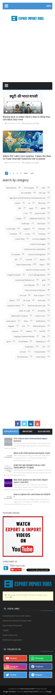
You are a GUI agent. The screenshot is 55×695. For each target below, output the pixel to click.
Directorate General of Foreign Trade (17, 621)
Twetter (12, 675)
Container (13, 234)
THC (43, 347)
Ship (43, 336)
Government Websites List (24, 280)
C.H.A (26, 213)
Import (12, 301)
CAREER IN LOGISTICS (37, 219)
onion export (11, 321)
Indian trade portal (10, 635)
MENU (49, 6)
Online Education (39, 326)
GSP (43, 285)
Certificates (25, 224)
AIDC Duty (41, 203)
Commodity (11, 229)
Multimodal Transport (19, 316)
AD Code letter (26, 193)
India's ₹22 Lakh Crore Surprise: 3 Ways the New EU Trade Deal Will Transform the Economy (27, 157)
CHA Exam (41, 229)
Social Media (23, 342)
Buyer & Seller (40, 213)
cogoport (26, 229)
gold (43, 280)
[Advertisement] (27, 50)
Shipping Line (40, 342)
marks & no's (40, 316)
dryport (42, 260)
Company (41, 234)
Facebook (38, 666)
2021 (43, 188)
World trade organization (12, 640)
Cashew (18, 219)
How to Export (39, 295)
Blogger (49, 691)
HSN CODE (41, 301)
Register (11, 326)
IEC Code (26, 301)
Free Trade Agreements (36, 275)
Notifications (40, 321)
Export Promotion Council (35, 270)
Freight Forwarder (14, 275)
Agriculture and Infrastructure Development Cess (27, 198)
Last (31, 173)
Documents (16, 254)
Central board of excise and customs (17, 616)
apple (31, 208)
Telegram (38, 675)
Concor (27, 234)
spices (8, 342)
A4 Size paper (29, 188)
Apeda (43, 208)
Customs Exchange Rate (36, 254)
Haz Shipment (29, 285)
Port (23, 326)
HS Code (23, 295)
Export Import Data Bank (12, 625)
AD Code (42, 193)
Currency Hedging (38, 239)
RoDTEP (42, 331)
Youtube (13, 658)
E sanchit (28, 260)
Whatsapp (39, 658)
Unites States (40, 357)
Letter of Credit (24, 311)
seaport (29, 331)
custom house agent (37, 244)
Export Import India (23, 265)
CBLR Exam (41, 224)
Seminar (15, 331)
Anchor (18, 203)
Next (26, 173)
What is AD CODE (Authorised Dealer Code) (32, 453)
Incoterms (41, 311)
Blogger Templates (9, 691)
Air (29, 203)
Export (42, 265)
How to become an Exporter (35, 290)
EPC (16, 260)
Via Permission (22, 357)
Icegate (6, 630)
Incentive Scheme (13, 306)
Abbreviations (11, 188)
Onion (26, 321)
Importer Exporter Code (36, 306)
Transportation (39, 352)
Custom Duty (20, 239)
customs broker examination (34, 249)
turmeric (23, 352)
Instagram (13, 666)
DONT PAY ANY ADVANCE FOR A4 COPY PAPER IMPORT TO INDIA (29, 466)
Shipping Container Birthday (24, 336)
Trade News (29, 347)
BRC (19, 208)
